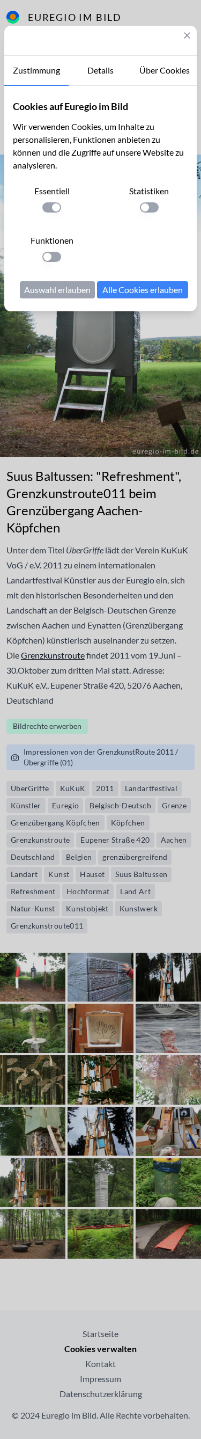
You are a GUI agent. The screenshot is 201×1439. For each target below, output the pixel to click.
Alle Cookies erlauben (142, 289)
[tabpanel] (100, 198)
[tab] (36, 71)
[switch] (51, 207)
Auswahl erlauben (57, 289)
